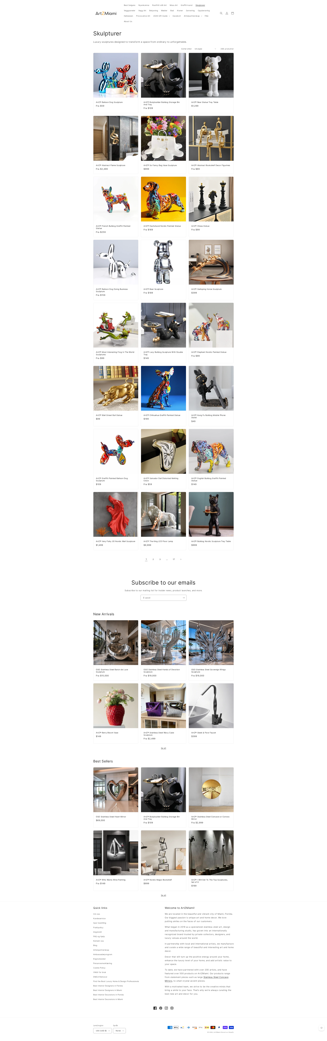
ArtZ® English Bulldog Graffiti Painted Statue (208, 479)
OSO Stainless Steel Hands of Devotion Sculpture (162, 670)
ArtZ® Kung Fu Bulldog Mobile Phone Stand (208, 416)
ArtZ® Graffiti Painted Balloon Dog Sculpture (112, 479)
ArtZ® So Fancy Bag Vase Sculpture (160, 165)
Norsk (118, 1031)
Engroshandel (99, 959)
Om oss (96, 914)
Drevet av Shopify (227, 1032)
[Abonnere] (183, 598)
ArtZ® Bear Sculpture (153, 289)
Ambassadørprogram (102, 954)
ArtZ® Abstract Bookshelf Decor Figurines (210, 165)
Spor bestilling (99, 923)
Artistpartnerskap (101, 950)
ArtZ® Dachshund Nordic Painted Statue (162, 226)
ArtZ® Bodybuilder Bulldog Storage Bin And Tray (162, 103)
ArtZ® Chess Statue (200, 226)
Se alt (163, 748)
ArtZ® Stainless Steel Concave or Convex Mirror (210, 818)
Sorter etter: (186, 49)
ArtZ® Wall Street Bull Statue (109, 415)
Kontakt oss (98, 941)
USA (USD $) (101, 1031)
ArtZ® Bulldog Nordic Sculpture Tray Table (211, 541)
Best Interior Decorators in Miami (108, 999)
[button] (161, 16)
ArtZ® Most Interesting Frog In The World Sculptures (115, 353)
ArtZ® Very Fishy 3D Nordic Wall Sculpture (115, 541)
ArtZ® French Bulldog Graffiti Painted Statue (113, 227)
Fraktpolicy (98, 927)
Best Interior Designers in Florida (108, 986)
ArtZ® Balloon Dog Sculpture (109, 102)
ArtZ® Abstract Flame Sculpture (110, 165)
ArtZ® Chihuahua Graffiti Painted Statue (162, 415)
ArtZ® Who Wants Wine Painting (111, 880)
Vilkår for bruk (99, 972)
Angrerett (97, 932)
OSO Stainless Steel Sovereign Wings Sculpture (208, 670)
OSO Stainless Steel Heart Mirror (111, 817)
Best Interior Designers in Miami (107, 990)
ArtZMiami (217, 1032)
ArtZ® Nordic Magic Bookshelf (158, 880)
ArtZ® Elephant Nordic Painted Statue (208, 352)
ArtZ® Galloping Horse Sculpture (206, 289)
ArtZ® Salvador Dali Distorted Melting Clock (161, 479)
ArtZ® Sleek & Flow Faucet (203, 733)
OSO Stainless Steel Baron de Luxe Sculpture (112, 670)
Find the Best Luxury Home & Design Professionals (116, 981)
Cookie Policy (99, 968)
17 (174, 559)
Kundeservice (99, 918)
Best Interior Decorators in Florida (108, 995)
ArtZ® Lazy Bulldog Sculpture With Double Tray (163, 353)
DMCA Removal (100, 977)
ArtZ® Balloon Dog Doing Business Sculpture (112, 290)
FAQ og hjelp (99, 936)
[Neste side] (181, 559)
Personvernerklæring (102, 963)
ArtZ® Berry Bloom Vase (107, 733)
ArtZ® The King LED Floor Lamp (158, 541)
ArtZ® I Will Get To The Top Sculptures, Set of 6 (209, 881)
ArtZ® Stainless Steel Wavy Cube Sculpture (159, 734)
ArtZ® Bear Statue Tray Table (204, 102)
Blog (95, 945)
